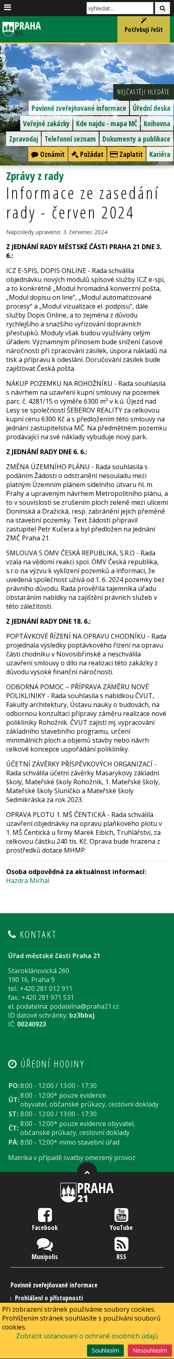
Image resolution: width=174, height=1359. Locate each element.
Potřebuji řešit (144, 29)
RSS (121, 1256)
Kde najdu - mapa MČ (106, 123)
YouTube (121, 1227)
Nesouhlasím (150, 1350)
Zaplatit (130, 154)
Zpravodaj (23, 139)
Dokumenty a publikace (136, 139)
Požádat (91, 154)
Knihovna (157, 123)
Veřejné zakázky (46, 123)
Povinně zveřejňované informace (79, 108)
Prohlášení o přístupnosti (49, 1297)
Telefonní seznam (70, 139)
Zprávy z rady (35, 175)
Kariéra (159, 154)
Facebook (45, 1227)
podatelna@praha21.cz (84, 1006)
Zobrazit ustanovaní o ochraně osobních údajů (87, 1335)
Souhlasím (105, 1350)
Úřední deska (151, 108)
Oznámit (51, 154)
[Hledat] (162, 8)
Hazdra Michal (27, 880)
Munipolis (45, 1256)
